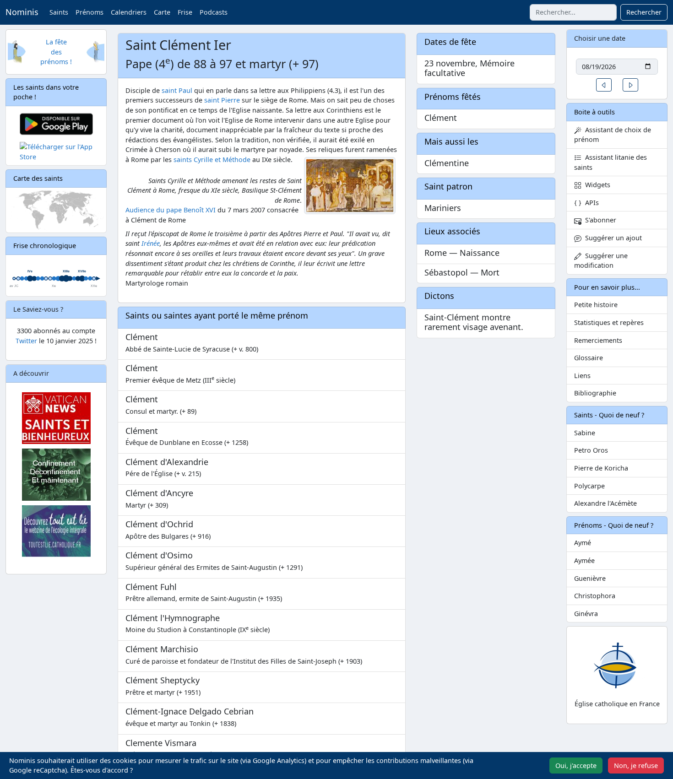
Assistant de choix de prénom (612, 134)
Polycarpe (589, 485)
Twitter (26, 340)
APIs (590, 202)
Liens (582, 375)
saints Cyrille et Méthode (212, 159)
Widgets (595, 184)
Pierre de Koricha (601, 468)
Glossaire (588, 357)
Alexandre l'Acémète (605, 503)
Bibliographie (595, 393)
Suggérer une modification (601, 260)
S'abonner (598, 220)
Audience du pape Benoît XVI (170, 210)
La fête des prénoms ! (56, 52)
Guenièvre (590, 578)
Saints (58, 12)
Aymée (584, 560)
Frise (185, 12)
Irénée (150, 243)
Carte (162, 12)
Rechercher (644, 12)
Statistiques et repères (609, 322)
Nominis (21, 11)
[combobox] (573, 12)
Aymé (582, 542)
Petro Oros (591, 450)
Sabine (584, 432)
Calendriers (129, 12)
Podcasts (214, 12)
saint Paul (177, 90)
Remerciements (598, 340)
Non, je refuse (636, 765)
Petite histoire (596, 304)
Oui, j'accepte (576, 765)
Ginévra (586, 613)
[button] (604, 85)
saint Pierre (222, 100)
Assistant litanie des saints (610, 162)
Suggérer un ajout (611, 237)
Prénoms (89, 12)
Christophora (594, 595)
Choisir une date (599, 38)
